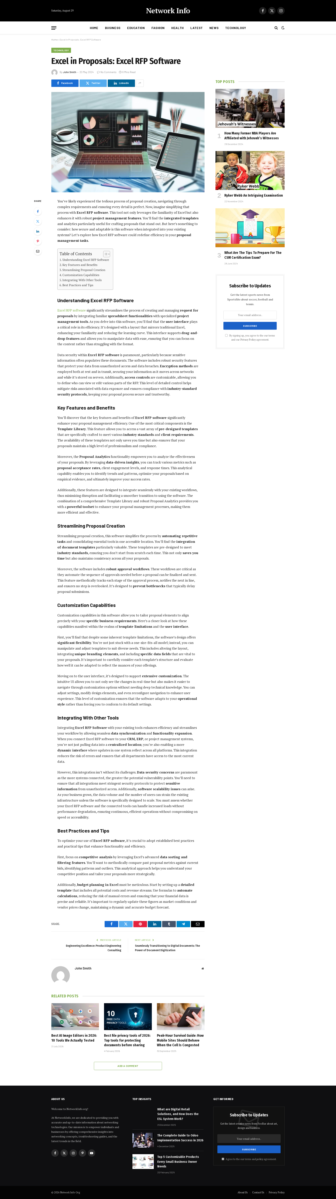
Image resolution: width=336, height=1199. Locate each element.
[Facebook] (38, 211)
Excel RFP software (71, 310)
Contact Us (258, 1192)
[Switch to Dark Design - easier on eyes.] (282, 28)
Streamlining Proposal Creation (83, 270)
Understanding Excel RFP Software (85, 260)
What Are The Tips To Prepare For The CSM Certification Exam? (253, 255)
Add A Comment (127, 1065)
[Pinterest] (38, 241)
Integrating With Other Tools (82, 280)
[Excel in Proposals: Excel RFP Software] (128, 142)
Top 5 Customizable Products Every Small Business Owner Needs (178, 1161)
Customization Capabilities (80, 275)
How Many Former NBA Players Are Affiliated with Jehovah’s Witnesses (251, 135)
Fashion (158, 28)
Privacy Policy (248, 339)
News (214, 28)
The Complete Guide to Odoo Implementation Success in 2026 (180, 1137)
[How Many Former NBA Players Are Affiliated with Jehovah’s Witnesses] (250, 108)
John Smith (69, 72)
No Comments (108, 72)
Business (113, 28)
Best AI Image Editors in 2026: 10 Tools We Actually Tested (74, 1037)
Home (94, 28)
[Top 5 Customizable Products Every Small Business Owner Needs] (143, 1161)
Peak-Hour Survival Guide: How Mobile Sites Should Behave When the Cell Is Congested (180, 1040)
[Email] (38, 251)
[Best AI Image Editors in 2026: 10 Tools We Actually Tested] (75, 1016)
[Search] (276, 28)
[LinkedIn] (38, 231)
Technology (235, 28)
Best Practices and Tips (77, 285)
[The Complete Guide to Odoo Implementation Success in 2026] (143, 1140)
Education (136, 28)
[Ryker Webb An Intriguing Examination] (250, 170)
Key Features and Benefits (79, 265)
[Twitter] (38, 221)
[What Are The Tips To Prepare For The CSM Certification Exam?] (250, 227)
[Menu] (53, 28)
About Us (243, 1192)
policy (259, 1159)
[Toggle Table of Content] (104, 254)
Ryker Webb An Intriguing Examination (253, 195)
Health (177, 28)
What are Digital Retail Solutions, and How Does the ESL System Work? (178, 1114)
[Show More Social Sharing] (140, 83)
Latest (196, 28)
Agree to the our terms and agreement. (250, 1159)
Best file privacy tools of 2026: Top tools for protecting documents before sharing (127, 1040)
